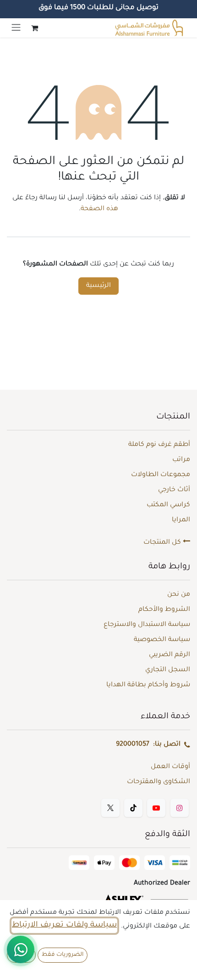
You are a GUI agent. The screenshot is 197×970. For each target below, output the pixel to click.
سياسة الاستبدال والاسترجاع (147, 625)
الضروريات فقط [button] (62, 955)
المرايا (181, 520)
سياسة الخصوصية (162, 640)
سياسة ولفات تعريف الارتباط (64, 925)
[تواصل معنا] (20, 949)
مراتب (181, 460)
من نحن (178, 595)
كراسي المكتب (168, 505)
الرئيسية (98, 286)
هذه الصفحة (99, 209)
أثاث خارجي (174, 490)
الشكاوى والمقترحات (158, 782)
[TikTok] (133, 808)
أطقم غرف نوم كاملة (159, 445)
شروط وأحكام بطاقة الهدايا (148, 685)
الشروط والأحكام (164, 610)
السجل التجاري (167, 670)
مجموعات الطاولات (160, 475)
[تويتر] (110, 808)
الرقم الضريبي (169, 655)
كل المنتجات (163, 542)
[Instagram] (179, 808)
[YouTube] (156, 808)
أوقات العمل (170, 767)
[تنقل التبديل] (16, 27)
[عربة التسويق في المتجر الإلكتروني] (34, 28)
